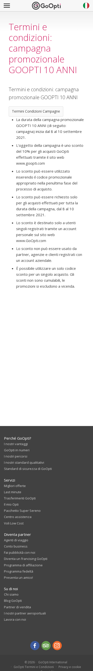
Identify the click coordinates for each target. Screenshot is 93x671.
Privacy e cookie (70, 667)
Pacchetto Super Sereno (22, 510)
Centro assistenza (17, 517)
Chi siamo (11, 594)
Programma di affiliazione (23, 565)
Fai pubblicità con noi (19, 552)
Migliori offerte (15, 486)
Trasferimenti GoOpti (20, 498)
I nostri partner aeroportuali (25, 613)
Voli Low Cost (14, 523)
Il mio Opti (11, 504)
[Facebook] (34, 645)
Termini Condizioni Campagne (36, 111)
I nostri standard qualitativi (24, 462)
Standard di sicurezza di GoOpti (28, 468)
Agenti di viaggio (16, 540)
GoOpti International (52, 662)
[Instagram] (57, 645)
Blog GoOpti (13, 600)
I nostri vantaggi (16, 444)
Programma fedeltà (18, 571)
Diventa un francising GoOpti (25, 558)
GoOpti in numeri (17, 450)
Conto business (16, 546)
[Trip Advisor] (46, 645)
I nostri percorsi (15, 456)
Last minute (12, 492)
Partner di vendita (17, 607)
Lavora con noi (15, 619)
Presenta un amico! (18, 577)
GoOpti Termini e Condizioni (34, 667)
